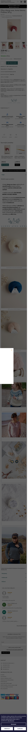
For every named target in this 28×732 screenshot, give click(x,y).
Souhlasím (20, 728)
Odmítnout (7, 728)
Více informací (11, 721)
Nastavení (13, 724)
